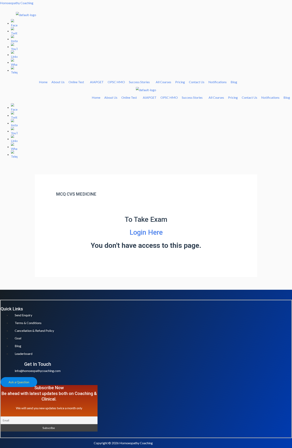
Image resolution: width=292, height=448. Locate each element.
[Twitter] (14, 31)
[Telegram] (14, 70)
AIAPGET (97, 82)
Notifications (217, 82)
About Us (58, 82)
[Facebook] (14, 23)
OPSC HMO (116, 82)
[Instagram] (14, 39)
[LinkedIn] (14, 54)
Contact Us (196, 82)
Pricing (180, 82)
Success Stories (139, 82)
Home (43, 82)
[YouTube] (14, 46)
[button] (77, 82)
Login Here (146, 232)
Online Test (76, 82)
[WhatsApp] (14, 62)
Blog (234, 82)
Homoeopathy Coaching (16, 3)
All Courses (163, 82)
